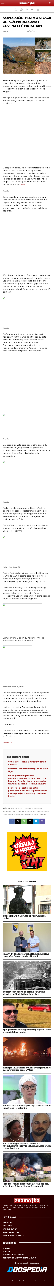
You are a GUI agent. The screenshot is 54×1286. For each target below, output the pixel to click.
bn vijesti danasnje (17, 808)
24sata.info (8, 742)
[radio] (26, 9)
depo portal (29, 808)
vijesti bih (43, 814)
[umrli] (37, 9)
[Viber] (42, 821)
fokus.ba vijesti (27, 811)
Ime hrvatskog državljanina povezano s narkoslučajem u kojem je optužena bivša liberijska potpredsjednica (27, 1145)
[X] (18, 821)
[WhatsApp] (24, 821)
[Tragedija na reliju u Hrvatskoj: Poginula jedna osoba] (27, 899)
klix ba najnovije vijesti (41, 811)
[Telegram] (36, 821)
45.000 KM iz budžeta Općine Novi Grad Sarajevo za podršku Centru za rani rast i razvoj (26, 955)
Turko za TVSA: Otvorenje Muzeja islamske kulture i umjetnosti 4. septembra (27, 1106)
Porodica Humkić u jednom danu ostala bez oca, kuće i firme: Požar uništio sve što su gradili (26, 1185)
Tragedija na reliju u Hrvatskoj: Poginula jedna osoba (24, 917)
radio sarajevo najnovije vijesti (28, 814)
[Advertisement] (27, 135)
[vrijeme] (21, 9)
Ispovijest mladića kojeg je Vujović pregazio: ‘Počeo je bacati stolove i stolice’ (27, 1030)
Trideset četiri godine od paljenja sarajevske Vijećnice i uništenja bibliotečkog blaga (24, 993)
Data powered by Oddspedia (27, 1263)
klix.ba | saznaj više (10, 814)
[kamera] (32, 9)
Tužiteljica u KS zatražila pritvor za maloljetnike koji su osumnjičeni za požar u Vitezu (26, 1068)
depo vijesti (38, 808)
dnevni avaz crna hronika (12, 811)
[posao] (15, 9)
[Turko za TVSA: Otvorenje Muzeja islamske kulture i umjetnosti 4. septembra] (27, 1089)
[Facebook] (12, 821)
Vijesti (5, 31)
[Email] (30, 821)
